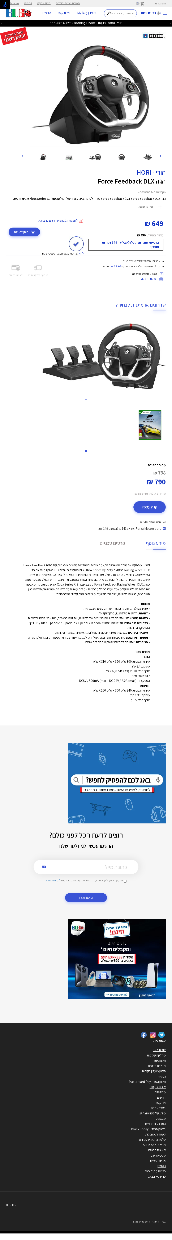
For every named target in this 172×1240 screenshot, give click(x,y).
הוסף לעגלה (21, 232)
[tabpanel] (91, 94)
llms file (11, 1205)
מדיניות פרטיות (157, 1066)
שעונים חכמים (157, 1150)
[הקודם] (160, 155)
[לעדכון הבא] (1, 23)
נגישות (162, 1076)
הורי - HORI (151, 172)
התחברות (160, 3)
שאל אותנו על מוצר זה (145, 274)
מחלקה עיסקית (156, 1055)
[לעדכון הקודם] (170, 23)
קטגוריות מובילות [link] (155, 1134)
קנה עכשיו (149, 507)
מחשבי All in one (154, 1145)
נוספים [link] (162, 1166)
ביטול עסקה (44, 3)
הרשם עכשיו (86, 897)
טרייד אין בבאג (157, 1176)
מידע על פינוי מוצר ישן (152, 1113)
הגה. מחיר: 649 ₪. (150, 522)
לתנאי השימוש (53, 880)
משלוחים (160, 1092)
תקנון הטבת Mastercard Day (147, 1081)
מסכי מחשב (158, 1155)
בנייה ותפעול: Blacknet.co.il (149, 1221)
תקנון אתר (160, 1060)
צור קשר (161, 1103)
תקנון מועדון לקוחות (154, 1071)
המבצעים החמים (155, 1124)
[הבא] (22, 155)
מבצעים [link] (161, 1118)
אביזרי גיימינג (158, 1160)
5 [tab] (96, 145)
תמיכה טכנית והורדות (68, 3)
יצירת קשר (64, 13)
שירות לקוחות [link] (158, 1087)
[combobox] (120, 13)
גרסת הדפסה (149, 279)
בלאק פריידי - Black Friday (148, 1129)
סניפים (47, 13)
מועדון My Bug (86, 13)
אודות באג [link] (159, 1050)
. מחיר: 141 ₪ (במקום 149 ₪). (129, 529)
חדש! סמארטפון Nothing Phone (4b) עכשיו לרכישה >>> (86, 23)
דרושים (28, 3)
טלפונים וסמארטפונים (152, 1139)
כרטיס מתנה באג (155, 1171)
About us (13, 3)
